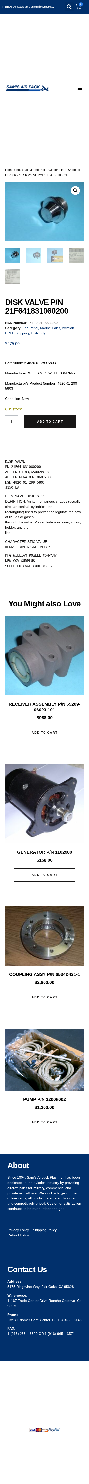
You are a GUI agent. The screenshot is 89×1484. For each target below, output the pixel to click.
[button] (69, 6)
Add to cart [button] (45, 732)
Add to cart (50, 421)
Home (9, 170)
